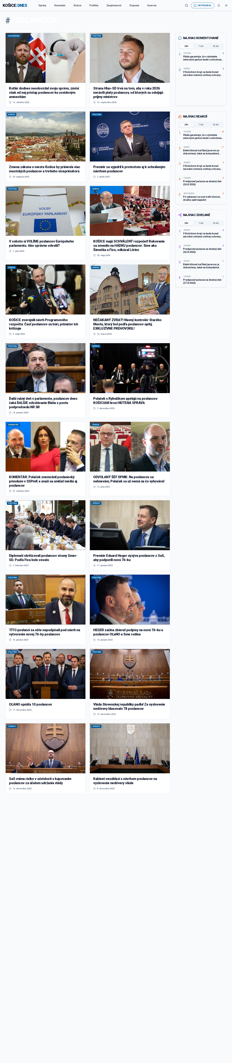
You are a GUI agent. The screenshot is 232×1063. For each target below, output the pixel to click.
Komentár (60, 5)
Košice (77, 5)
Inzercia (151, 5)
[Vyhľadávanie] (186, 5)
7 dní (201, 46)
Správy (42, 5)
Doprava (134, 5)
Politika (94, 5)
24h (186, 46)
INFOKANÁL (204, 5)
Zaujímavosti (113, 5)
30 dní (216, 46)
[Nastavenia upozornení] (219, 5)
